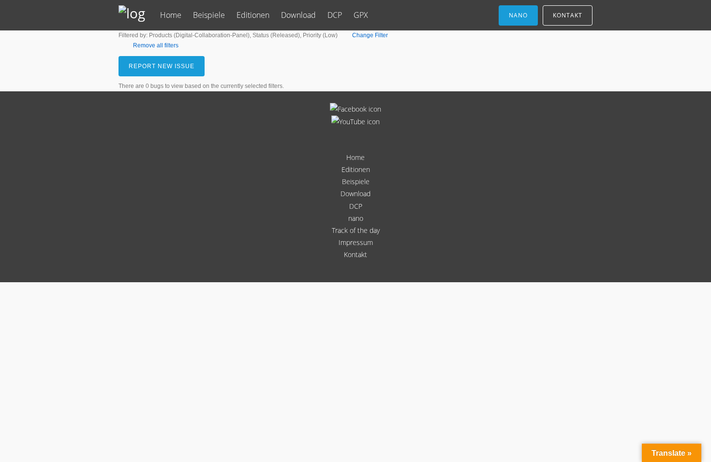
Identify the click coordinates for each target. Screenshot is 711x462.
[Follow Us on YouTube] (355, 121)
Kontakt (567, 15)
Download (298, 15)
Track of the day (356, 230)
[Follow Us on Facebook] (355, 109)
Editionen (253, 15)
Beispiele (209, 15)
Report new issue (161, 66)
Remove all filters (155, 45)
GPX (361, 15)
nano (518, 15)
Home (170, 15)
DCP (334, 15)
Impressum (356, 242)
